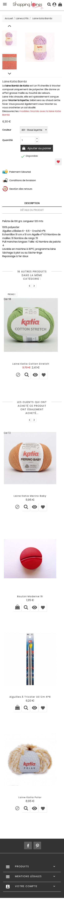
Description (32, 203)
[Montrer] (27, 375)
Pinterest (37, 845)
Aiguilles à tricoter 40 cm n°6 (30, 696)
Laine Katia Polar (30, 797)
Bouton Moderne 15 (30, 596)
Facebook (28, 845)
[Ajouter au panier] (17, 607)
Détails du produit (32, 210)
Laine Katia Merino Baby (30, 495)
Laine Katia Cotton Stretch (30, 363)
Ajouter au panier (39, 148)
